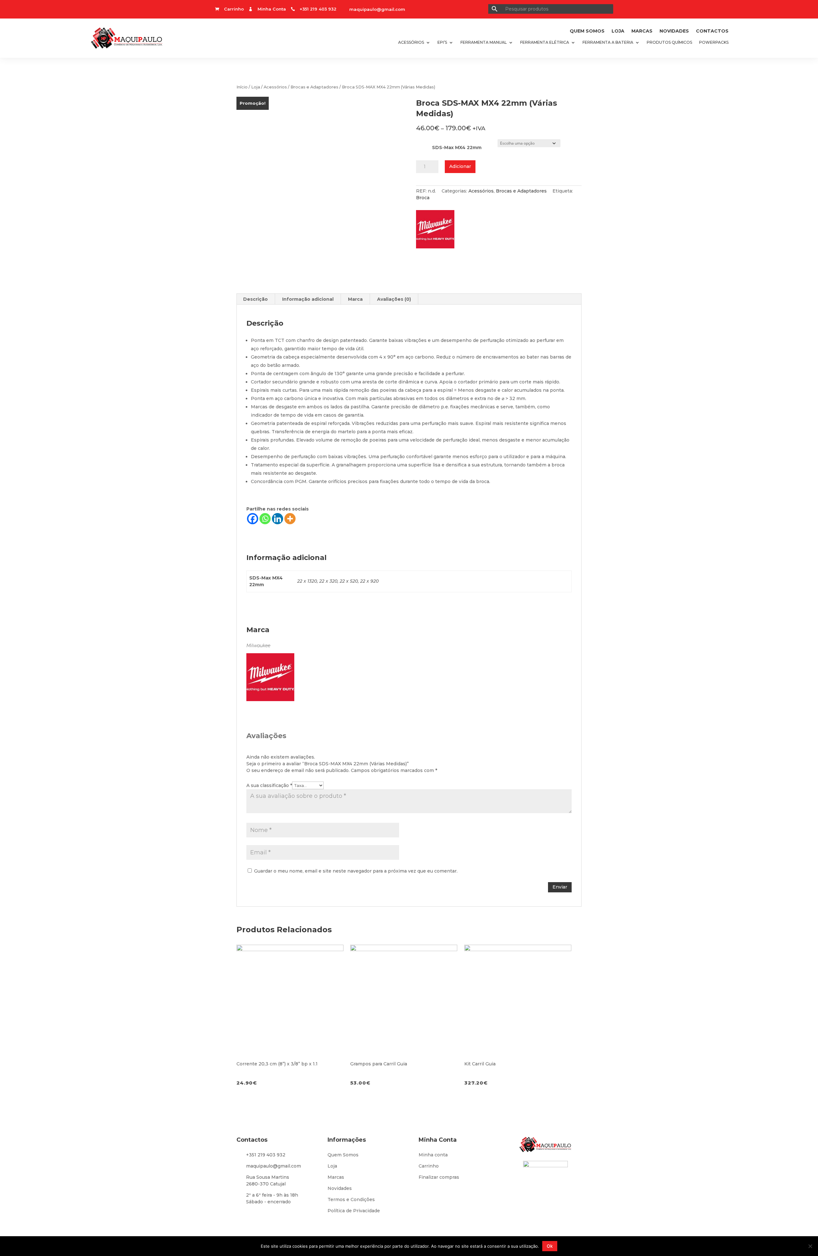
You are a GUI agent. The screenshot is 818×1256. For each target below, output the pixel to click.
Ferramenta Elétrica (544, 42)
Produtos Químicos (669, 42)
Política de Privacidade (354, 1211)
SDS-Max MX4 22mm (457, 147)
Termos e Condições (351, 1199)
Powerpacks (714, 42)
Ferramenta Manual (483, 42)
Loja (618, 31)
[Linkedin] (277, 518)
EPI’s (442, 42)
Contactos (712, 31)
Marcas (641, 31)
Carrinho (429, 1166)
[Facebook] (252, 518)
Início (242, 87)
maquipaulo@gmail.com (377, 9)
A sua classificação (269, 785)
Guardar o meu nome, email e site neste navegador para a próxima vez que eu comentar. (356, 871)
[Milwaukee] (438, 231)
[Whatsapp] (265, 518)
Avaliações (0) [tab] (394, 299)
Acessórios (411, 42)
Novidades (674, 31)
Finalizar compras (439, 1177)
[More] (290, 518)
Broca (422, 198)
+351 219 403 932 (265, 1155)
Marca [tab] (355, 299)
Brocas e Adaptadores (314, 87)
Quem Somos (587, 31)
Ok (550, 1246)
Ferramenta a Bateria (608, 42)
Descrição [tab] (255, 299)
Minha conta (433, 1155)
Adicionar (460, 166)
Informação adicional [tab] (308, 299)
